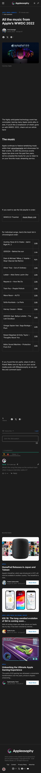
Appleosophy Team (13, 682)
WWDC (9, 12)
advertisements (17, 148)
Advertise (31, 764)
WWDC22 (14, 12)
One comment (8, 14)
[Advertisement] (20, 92)
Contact (13, 764)
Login (36, 431)
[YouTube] (28, 769)
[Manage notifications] (3, 769)
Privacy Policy (22, 764)
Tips (8, 764)
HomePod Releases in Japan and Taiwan (19, 568)
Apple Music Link (29, 217)
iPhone (19, 615)
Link (36, 243)
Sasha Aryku (11, 630)
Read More (32, 582)
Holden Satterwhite (13, 581)
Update (24, 615)
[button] (3, 3)
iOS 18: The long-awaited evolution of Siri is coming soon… (20, 619)
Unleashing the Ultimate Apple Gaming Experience (17, 668)
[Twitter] (19, 769)
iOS (16, 615)
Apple (4, 12)
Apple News (10, 615)
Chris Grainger (11, 29)
